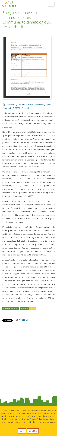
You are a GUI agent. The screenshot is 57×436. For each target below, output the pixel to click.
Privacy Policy (36, 419)
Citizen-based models (10, 308)
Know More (32, 431)
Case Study (24, 308)
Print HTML (23, 320)
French (32, 308)
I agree (21, 431)
